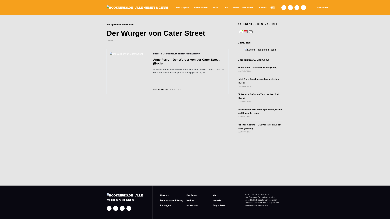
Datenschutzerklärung (168, 200)
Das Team (191, 195)
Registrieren (219, 205)
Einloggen (165, 205)
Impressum (192, 205)
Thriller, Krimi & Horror (189, 53)
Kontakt (217, 200)
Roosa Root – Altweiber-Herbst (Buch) (257, 67)
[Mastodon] (296, 8)
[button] (272, 7)
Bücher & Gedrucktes (163, 53)
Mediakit (190, 200)
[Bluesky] (303, 8)
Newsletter (322, 7)
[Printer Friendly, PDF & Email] (246, 31)
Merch (216, 195)
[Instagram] (290, 8)
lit (176, 53)
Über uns (165, 195)
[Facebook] (283, 8)
